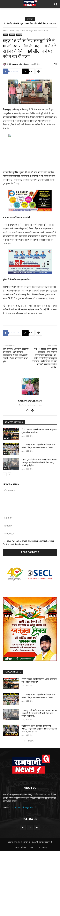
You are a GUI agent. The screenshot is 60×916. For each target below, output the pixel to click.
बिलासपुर (19, 35)
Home (5, 30)
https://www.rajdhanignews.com (30, 405)
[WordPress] (32, 410)
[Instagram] (27, 410)
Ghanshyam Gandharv (19, 64)
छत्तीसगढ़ (12, 35)
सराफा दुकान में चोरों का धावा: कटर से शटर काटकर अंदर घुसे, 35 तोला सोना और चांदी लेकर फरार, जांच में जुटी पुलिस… (39, 462)
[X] (30, 827)
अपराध (12, 30)
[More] (39, 71)
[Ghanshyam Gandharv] (5, 64)
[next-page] (9, 474)
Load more (29, 741)
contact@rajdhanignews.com (24, 807)
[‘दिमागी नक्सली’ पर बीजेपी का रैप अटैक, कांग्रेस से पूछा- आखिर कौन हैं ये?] (11, 434)
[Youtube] (37, 827)
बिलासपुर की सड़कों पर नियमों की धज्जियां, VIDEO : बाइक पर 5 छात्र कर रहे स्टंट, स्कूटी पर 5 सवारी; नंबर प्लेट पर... (39, 729)
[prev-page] (5, 474)
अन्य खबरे (6, 438)
